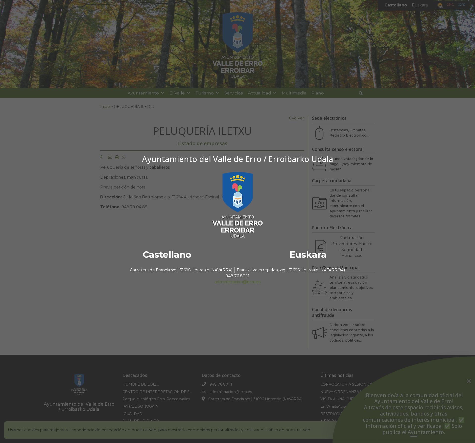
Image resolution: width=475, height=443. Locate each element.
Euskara (308, 254)
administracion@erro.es (237, 282)
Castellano (167, 254)
